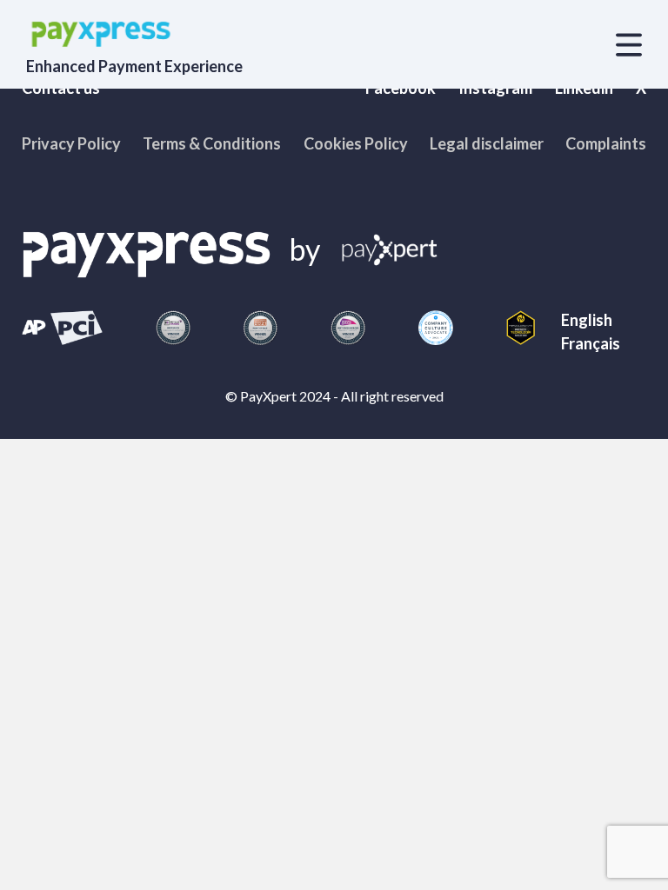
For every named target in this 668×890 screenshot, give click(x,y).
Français (590, 343)
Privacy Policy (71, 143)
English (586, 319)
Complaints (605, 143)
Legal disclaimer (487, 143)
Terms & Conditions (212, 143)
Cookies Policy (356, 143)
